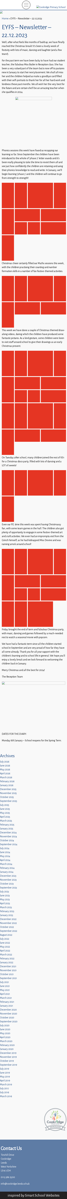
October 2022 (7, 927)
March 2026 (6, 777)
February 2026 (7, 781)
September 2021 (8, 978)
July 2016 (4, 1092)
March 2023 (6, 907)
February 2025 (7, 824)
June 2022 (5, 942)
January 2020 (6, 1049)
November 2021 (8, 970)
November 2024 (8, 836)
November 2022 (8, 923)
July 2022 (4, 938)
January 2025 (6, 828)
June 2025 (5, 809)
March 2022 (6, 954)
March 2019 (6, 1084)
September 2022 (8, 931)
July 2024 (4, 848)
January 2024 (6, 872)
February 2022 (7, 958)
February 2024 (7, 868)
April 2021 (5, 994)
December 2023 (8, 875)
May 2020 (5, 1033)
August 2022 (6, 935)
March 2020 (6, 1041)
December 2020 (8, 1009)
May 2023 (5, 899)
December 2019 (8, 1053)
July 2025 (4, 805)
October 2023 (7, 883)
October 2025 (7, 797)
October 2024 (7, 840)
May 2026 (5, 769)
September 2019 (8, 1064)
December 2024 (8, 832)
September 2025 (8, 801)
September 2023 (8, 887)
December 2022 (8, 919)
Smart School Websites (42, 1195)
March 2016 (6, 1096)
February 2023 (7, 911)
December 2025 (8, 789)
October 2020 (7, 1017)
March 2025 (6, 820)
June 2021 (5, 986)
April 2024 (5, 860)
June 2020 (5, 1029)
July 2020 (4, 1025)
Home (5, 18)
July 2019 (4, 1068)
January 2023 (6, 915)
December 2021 (8, 966)
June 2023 (5, 895)
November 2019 (8, 1057)
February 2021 (7, 1001)
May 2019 (5, 1076)
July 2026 (4, 761)
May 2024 (5, 856)
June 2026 (5, 765)
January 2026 (6, 785)
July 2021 (4, 982)
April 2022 (5, 950)
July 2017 (4, 1088)
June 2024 (5, 852)
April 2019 (5, 1080)
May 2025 (5, 812)
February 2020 (7, 1045)
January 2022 (6, 962)
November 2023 (8, 879)
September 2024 (8, 844)
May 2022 (5, 946)
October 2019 (7, 1061)
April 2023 (5, 903)
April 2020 (5, 1037)
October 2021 (7, 974)
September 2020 (8, 1021)
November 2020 (8, 1013)
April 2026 (5, 773)
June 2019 (5, 1072)
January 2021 (6, 1005)
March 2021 (6, 998)
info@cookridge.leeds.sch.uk (15, 1183)
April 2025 (5, 816)
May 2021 (5, 990)
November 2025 (8, 793)
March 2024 (6, 864)
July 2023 (4, 891)
